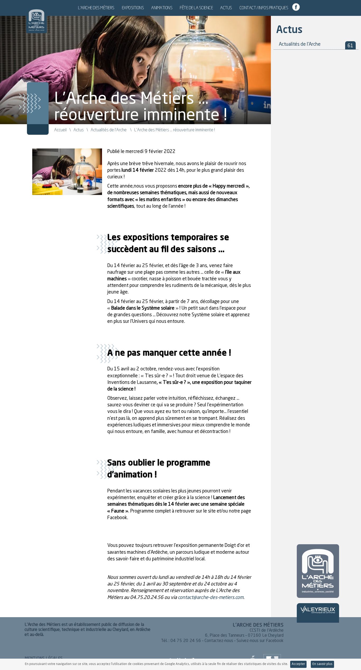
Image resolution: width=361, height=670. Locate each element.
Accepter (298, 664)
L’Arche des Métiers (96, 7)
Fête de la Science (196, 7)
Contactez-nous (219, 641)
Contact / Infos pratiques (263, 7)
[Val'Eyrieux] (318, 609)
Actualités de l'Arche (109, 129)
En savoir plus (322, 664)
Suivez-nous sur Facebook (260, 641)
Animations (161, 7)
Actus (226, 7)
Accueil (60, 129)
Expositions (133, 7)
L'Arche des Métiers (36, 17)
